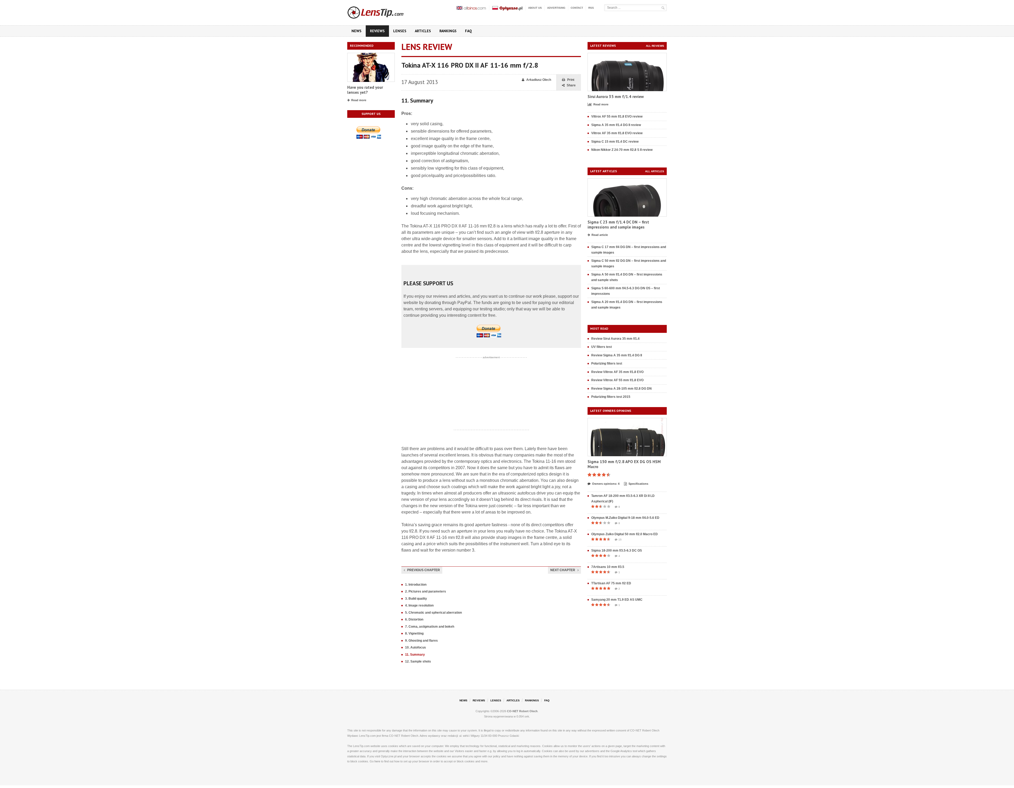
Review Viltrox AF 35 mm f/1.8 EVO (617, 372)
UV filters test (601, 347)
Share (571, 85)
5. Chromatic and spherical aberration (433, 612)
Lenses (399, 31)
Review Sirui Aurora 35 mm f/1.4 (615, 339)
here (377, 761)
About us (535, 7)
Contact (577, 7)
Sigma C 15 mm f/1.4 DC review (615, 141)
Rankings (448, 31)
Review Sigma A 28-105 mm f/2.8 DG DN (621, 388)
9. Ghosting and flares (421, 640)
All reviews (655, 45)
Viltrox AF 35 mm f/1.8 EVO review (616, 133)
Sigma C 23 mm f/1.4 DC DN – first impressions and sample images (618, 225)
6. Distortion (414, 619)
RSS (591, 7)
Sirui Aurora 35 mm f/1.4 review (616, 96)
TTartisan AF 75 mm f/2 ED (611, 583)
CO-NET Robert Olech (522, 711)
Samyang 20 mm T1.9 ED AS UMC (616, 600)
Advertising (556, 7)
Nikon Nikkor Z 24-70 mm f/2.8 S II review (621, 150)
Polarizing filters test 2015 (610, 397)
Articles (423, 31)
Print (570, 80)
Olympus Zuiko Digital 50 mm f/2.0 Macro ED (624, 534)
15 (620, 539)
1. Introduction (415, 584)
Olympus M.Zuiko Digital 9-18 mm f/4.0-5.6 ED (625, 518)
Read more (358, 100)
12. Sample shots (418, 661)
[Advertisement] (491, 394)
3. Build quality (416, 598)
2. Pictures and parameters (425, 591)
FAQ (468, 31)
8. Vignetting (414, 633)
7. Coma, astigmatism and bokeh (429, 626)
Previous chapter (423, 570)
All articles (654, 171)
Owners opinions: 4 (605, 483)
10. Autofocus (415, 647)
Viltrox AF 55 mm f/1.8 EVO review (616, 116)
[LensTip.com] (382, 11)
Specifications (638, 483)
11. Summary (415, 654)
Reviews (377, 31)
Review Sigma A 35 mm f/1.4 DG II (616, 355)
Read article (600, 234)
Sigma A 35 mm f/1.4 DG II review (616, 125)
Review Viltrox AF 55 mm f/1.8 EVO (617, 380)
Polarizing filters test (606, 363)
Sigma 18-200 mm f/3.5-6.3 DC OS (616, 550)
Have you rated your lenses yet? (365, 90)
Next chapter (562, 570)
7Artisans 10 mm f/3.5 (607, 567)
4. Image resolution (419, 605)
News (356, 31)
